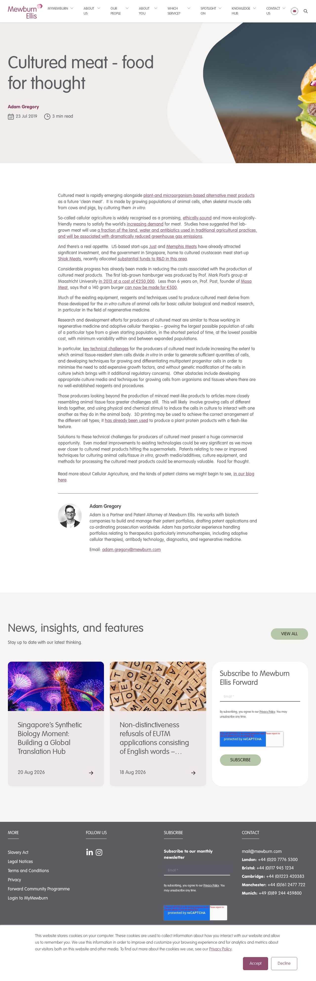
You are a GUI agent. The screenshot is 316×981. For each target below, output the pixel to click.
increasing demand (145, 224)
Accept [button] (255, 964)
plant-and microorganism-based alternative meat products (199, 195)
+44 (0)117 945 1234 (275, 868)
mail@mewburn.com (262, 851)
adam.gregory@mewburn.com (131, 550)
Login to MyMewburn (28, 898)
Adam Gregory (23, 107)
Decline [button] (284, 964)
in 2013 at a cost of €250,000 (127, 281)
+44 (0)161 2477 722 (286, 885)
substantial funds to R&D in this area (152, 259)
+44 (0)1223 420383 (285, 876)
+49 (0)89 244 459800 (280, 893)
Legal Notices (20, 862)
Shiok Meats (69, 259)
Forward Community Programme (39, 889)
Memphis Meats (181, 247)
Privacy (14, 880)
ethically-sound (197, 218)
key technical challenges (106, 349)
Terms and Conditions (28, 871)
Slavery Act (18, 852)
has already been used (126, 421)
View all (289, 634)
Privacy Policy (220, 949)
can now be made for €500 (151, 288)
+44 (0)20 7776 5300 (278, 860)
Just (153, 247)
